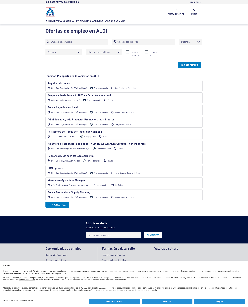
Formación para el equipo (113, 254)
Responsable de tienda (55, 260)
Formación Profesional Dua (114, 260)
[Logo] (50, 12)
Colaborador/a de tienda (56, 254)
